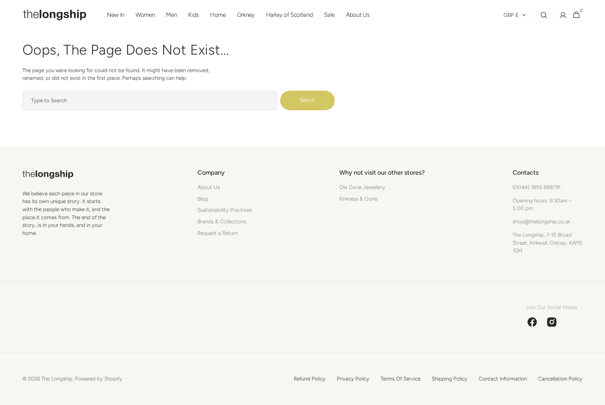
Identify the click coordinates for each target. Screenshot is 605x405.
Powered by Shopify (98, 379)
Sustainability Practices (224, 210)
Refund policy (310, 379)
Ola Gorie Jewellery (362, 187)
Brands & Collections (221, 221)
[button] (543, 15)
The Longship (56, 379)
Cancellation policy (560, 379)
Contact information (503, 379)
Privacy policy (353, 379)
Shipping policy (449, 379)
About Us (208, 187)
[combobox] (149, 100)
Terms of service (400, 379)
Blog (202, 199)
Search (307, 100)
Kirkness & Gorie (358, 199)
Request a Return (217, 233)
